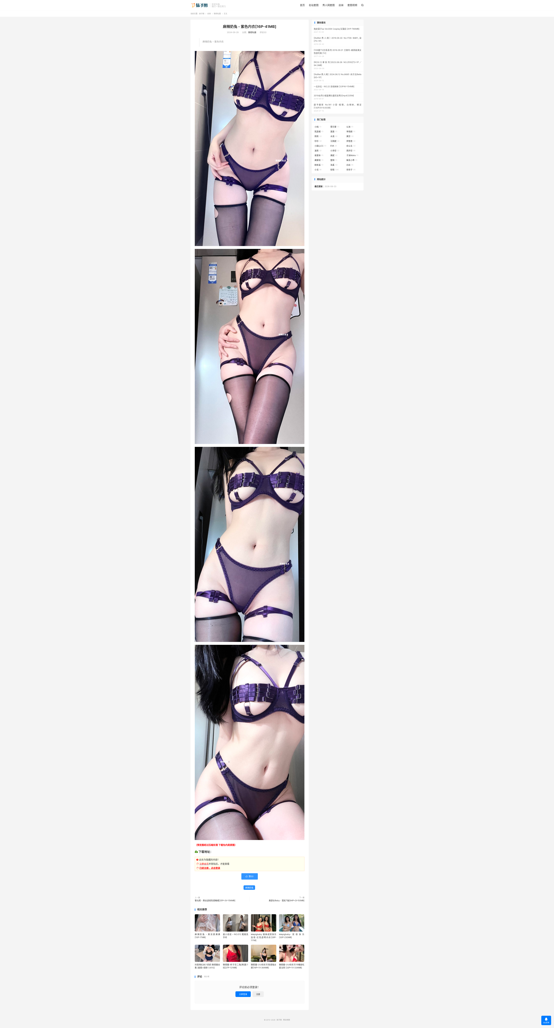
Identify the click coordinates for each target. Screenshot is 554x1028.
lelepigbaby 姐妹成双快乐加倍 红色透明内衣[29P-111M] (263, 937)
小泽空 (334, 150)
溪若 (318, 150)
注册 (258, 994)
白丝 (349, 165)
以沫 (349, 126)
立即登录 (243, 994)
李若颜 (350, 131)
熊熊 (318, 136)
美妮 (333, 155)
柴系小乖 (351, 160)
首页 (302, 5)
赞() (249, 876)
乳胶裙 (319, 131)
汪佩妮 (334, 141)
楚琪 (333, 160)
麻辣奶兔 (249, 887)
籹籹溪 (319, 165)
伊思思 (350, 141)
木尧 (333, 136)
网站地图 (286, 1020)
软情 (334, 169)
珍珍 (318, 141)
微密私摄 (217, 14)
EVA (333, 146)
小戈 (318, 169)
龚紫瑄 (319, 160)
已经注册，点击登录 (209, 868)
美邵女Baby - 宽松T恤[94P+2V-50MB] (286, 900)
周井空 (350, 150)
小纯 (318, 126)
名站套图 (314, 5)
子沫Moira (352, 155)
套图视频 (352, 5)
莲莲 (333, 131)
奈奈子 (350, 169)
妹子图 (199, 5)
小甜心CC (320, 146)
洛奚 (333, 165)
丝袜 (341, 5)
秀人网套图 (328, 5)
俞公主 (350, 146)
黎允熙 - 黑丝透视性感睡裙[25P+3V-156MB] (215, 900)
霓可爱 (334, 126)
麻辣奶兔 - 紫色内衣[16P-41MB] (249, 26)
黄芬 (349, 136)
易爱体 (319, 155)
